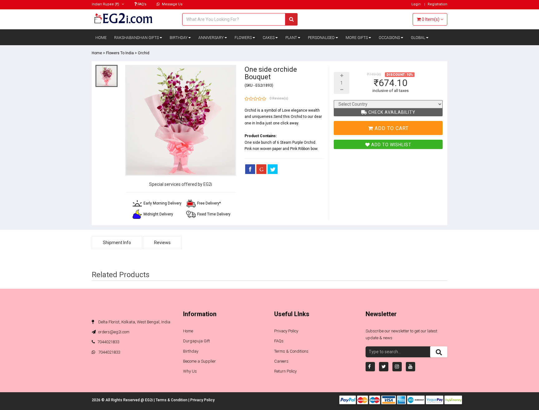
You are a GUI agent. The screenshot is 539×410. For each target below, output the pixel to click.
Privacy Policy (286, 331)
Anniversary (211, 38)
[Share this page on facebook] (250, 169)
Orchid (143, 53)
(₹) (106, 4)
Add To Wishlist (390, 144)
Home (101, 38)
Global (418, 38)
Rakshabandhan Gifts (137, 38)
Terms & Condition (172, 400)
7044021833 (108, 342)
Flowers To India (120, 53)
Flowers (244, 38)
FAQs (279, 341)
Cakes (269, 38)
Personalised (322, 38)
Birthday (179, 38)
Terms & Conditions (291, 351)
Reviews (162, 242)
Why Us (190, 371)
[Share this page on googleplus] (261, 169)
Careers (281, 361)
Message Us (171, 4)
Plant (291, 38)
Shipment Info (117, 242)
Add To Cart (391, 128)
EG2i (149, 400)
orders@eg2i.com (113, 332)
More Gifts (357, 38)
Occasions (390, 38)
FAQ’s (141, 4)
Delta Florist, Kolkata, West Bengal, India (133, 322)
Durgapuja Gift (196, 341)
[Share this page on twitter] (273, 169)
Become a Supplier (199, 361)
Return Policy (285, 371)
